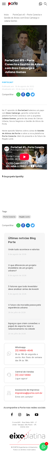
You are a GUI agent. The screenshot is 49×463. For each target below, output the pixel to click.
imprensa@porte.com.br (28, 393)
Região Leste (24, 217)
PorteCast (7, 82)
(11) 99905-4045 (24, 350)
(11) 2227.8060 (23, 375)
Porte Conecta (9, 217)
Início (6, 14)
